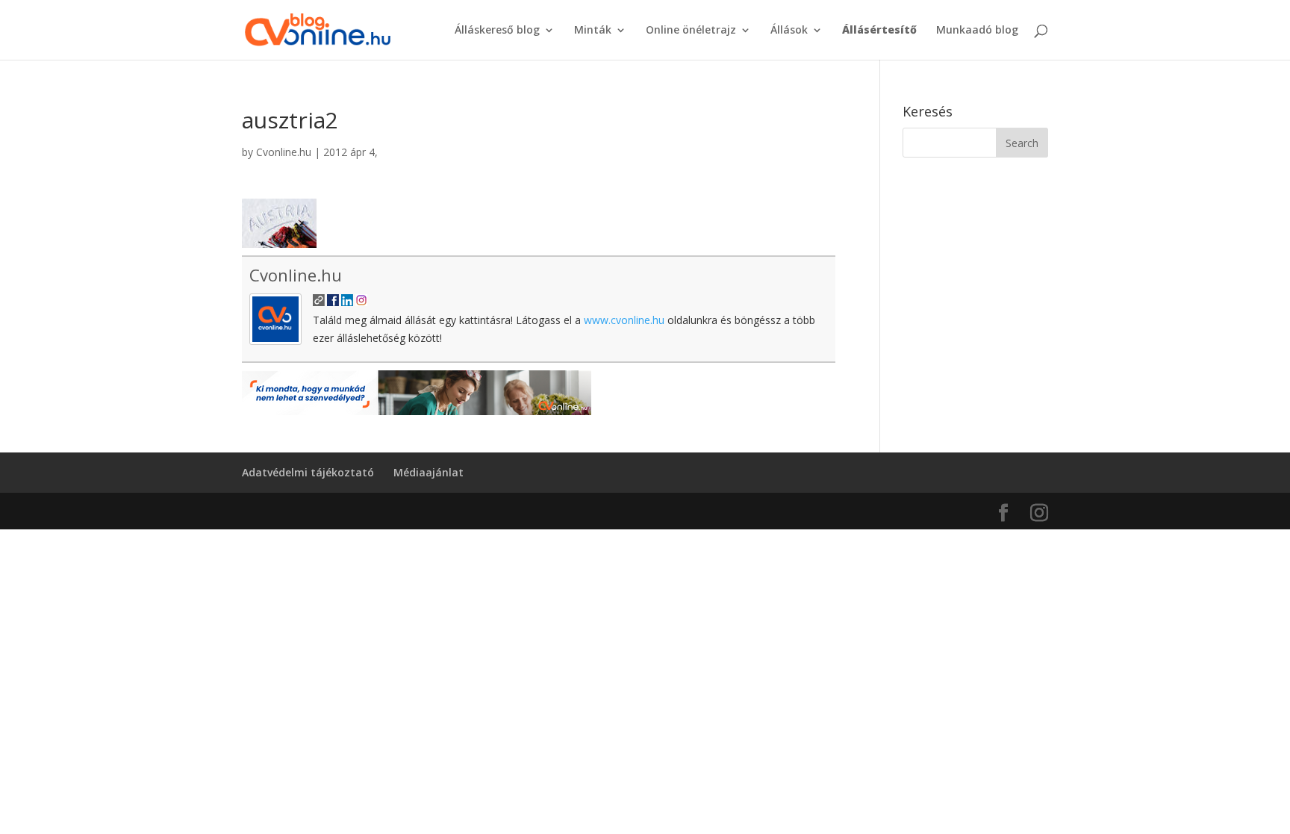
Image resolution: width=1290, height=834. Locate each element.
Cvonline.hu (283, 152)
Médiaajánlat (428, 472)
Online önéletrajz (691, 31)
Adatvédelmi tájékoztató (308, 472)
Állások (789, 31)
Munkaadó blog (977, 31)
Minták (592, 31)
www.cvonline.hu (624, 320)
